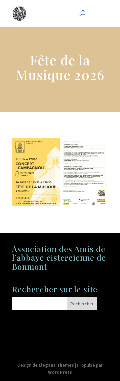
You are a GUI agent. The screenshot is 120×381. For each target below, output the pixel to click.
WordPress (60, 372)
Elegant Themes (56, 365)
